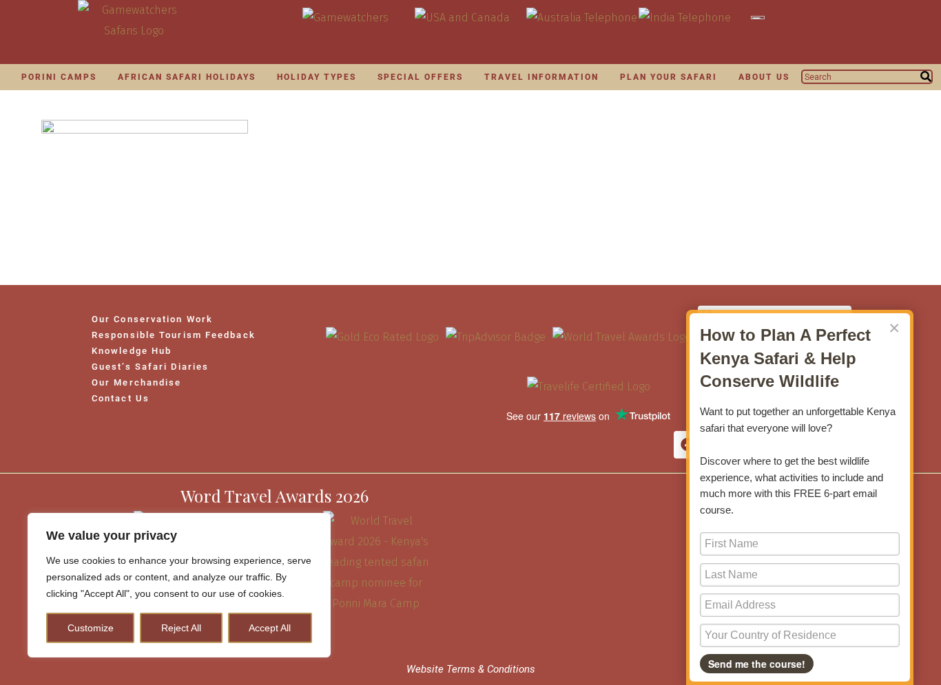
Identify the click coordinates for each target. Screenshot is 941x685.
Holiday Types (316, 77)
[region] (179, 585)
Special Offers (420, 77)
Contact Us (120, 398)
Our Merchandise (137, 382)
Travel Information (541, 77)
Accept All (270, 627)
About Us (763, 77)
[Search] (925, 77)
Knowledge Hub (132, 351)
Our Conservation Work (152, 319)
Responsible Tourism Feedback (174, 335)
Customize (91, 627)
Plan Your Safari (668, 77)
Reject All (181, 627)
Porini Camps (58, 77)
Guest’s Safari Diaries (150, 366)
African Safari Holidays (187, 77)
